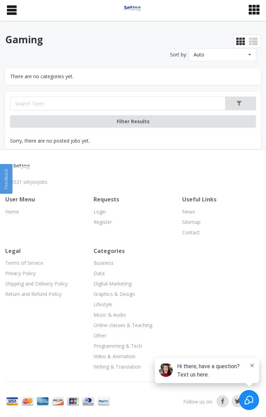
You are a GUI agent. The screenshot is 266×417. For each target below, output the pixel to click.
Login (100, 211)
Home (12, 211)
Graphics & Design (114, 294)
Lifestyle (103, 304)
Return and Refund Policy (33, 294)
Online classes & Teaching (123, 325)
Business (104, 263)
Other (100, 335)
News (188, 211)
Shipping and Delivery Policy (36, 283)
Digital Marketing (113, 283)
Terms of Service (24, 263)
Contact (191, 232)
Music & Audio (110, 314)
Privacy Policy (20, 273)
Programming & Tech (118, 346)
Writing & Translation (117, 366)
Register (103, 222)
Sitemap (191, 222)
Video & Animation (114, 356)
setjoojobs (35, 182)
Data (99, 273)
